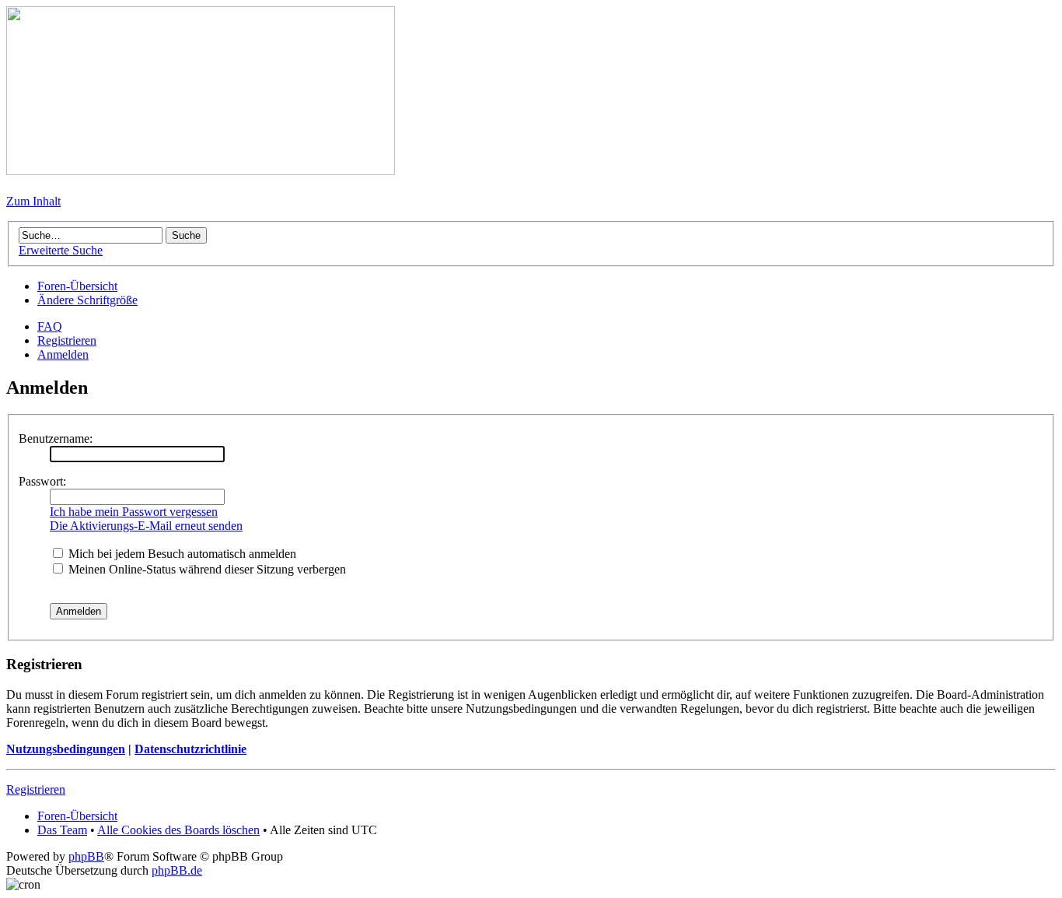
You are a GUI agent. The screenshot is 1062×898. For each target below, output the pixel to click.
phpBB (86, 856)
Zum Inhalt (33, 201)
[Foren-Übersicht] (200, 170)
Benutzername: (56, 438)
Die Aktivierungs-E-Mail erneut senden (146, 525)
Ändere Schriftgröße (87, 300)
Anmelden (63, 354)
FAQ (49, 326)
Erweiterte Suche (61, 250)
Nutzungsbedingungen (65, 749)
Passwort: (42, 481)
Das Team (62, 830)
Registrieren (66, 340)
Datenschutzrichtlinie (190, 749)
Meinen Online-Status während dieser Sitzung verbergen (205, 569)
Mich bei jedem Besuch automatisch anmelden (180, 553)
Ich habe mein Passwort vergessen (134, 511)
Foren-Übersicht (77, 286)
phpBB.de (177, 870)
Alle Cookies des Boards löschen (178, 830)
